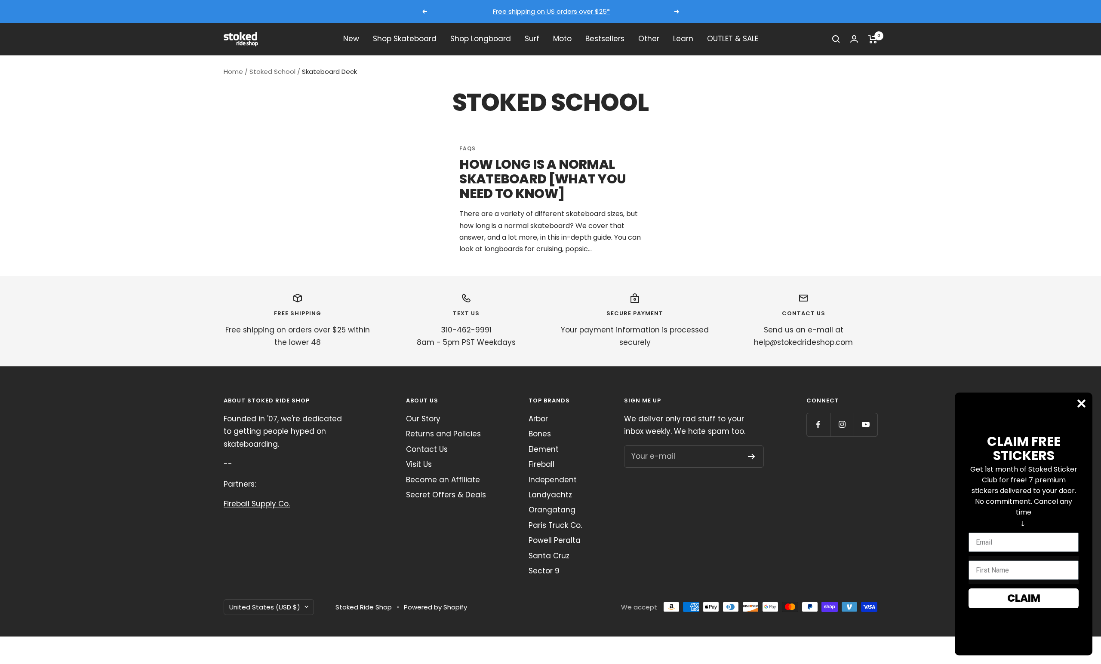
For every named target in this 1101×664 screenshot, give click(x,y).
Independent (553, 480)
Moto (562, 39)
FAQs (467, 148)
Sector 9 (544, 571)
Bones (540, 434)
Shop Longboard (480, 39)
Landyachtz (550, 495)
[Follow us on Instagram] (842, 424)
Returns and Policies (443, 434)
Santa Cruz (549, 556)
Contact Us (427, 449)
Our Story (423, 419)
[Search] (836, 39)
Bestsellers (604, 39)
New (351, 39)
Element (544, 449)
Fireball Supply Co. (257, 504)
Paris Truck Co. (555, 525)
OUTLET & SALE (732, 39)
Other (648, 39)
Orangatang (552, 510)
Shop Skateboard (405, 39)
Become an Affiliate (443, 480)
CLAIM (1023, 598)
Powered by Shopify (435, 607)
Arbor (538, 419)
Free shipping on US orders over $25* (551, 11)
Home (233, 71)
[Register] (751, 457)
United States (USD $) (264, 607)
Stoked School (272, 71)
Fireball (541, 464)
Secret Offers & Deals (446, 495)
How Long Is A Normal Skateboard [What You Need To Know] (542, 179)
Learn (683, 39)
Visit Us (419, 464)
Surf (532, 39)
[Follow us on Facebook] (818, 424)
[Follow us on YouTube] (865, 424)
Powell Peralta (555, 540)
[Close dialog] (1081, 403)
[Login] (854, 39)
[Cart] (872, 39)
